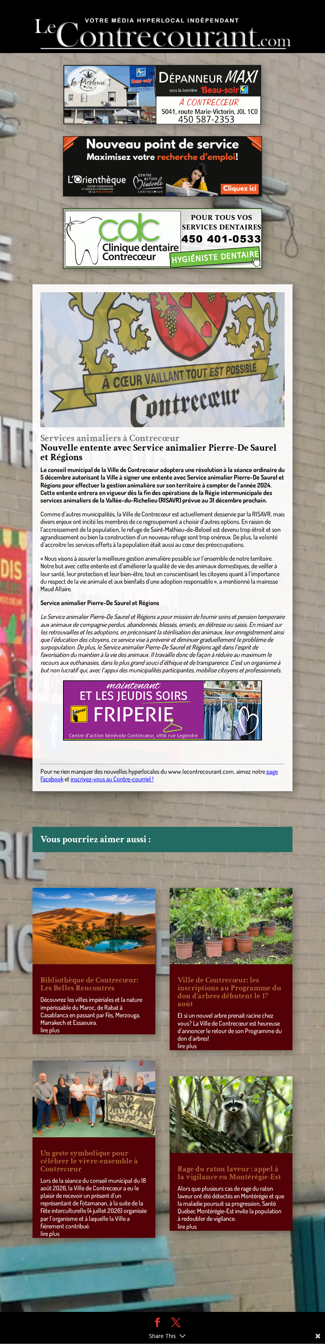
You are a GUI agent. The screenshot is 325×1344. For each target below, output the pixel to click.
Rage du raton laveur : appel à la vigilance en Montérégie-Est (229, 1173)
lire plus (49, 1030)
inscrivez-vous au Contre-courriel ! (112, 779)
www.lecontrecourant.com (201, 771)
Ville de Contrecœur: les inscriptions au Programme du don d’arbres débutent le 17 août (229, 992)
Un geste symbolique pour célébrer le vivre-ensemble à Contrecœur (89, 1161)
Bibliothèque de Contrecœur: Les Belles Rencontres (89, 984)
